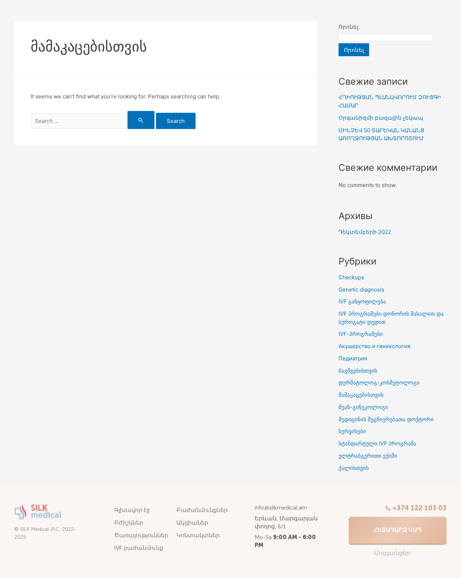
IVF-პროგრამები (361, 333)
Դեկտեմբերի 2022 (365, 231)
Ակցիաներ (192, 522)
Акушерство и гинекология (374, 346)
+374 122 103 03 (420, 508)
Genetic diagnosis (361, 289)
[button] (398, 531)
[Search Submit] (141, 120)
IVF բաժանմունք (138, 547)
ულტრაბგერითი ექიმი (368, 455)
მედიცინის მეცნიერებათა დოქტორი (386, 419)
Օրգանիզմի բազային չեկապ (381, 117)
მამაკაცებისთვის (361, 394)
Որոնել (348, 26)
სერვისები (352, 431)
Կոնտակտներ (198, 535)
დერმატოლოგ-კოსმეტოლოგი (379, 382)
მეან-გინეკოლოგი (363, 407)
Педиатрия (353, 358)
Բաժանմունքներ (202, 510)
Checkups (351, 277)
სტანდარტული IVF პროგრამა (377, 443)
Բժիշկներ (128, 522)
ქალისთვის (354, 467)
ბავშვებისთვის (358, 370)
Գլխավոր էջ (132, 510)
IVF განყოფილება (362, 301)
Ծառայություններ (141, 535)
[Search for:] (93, 120)
